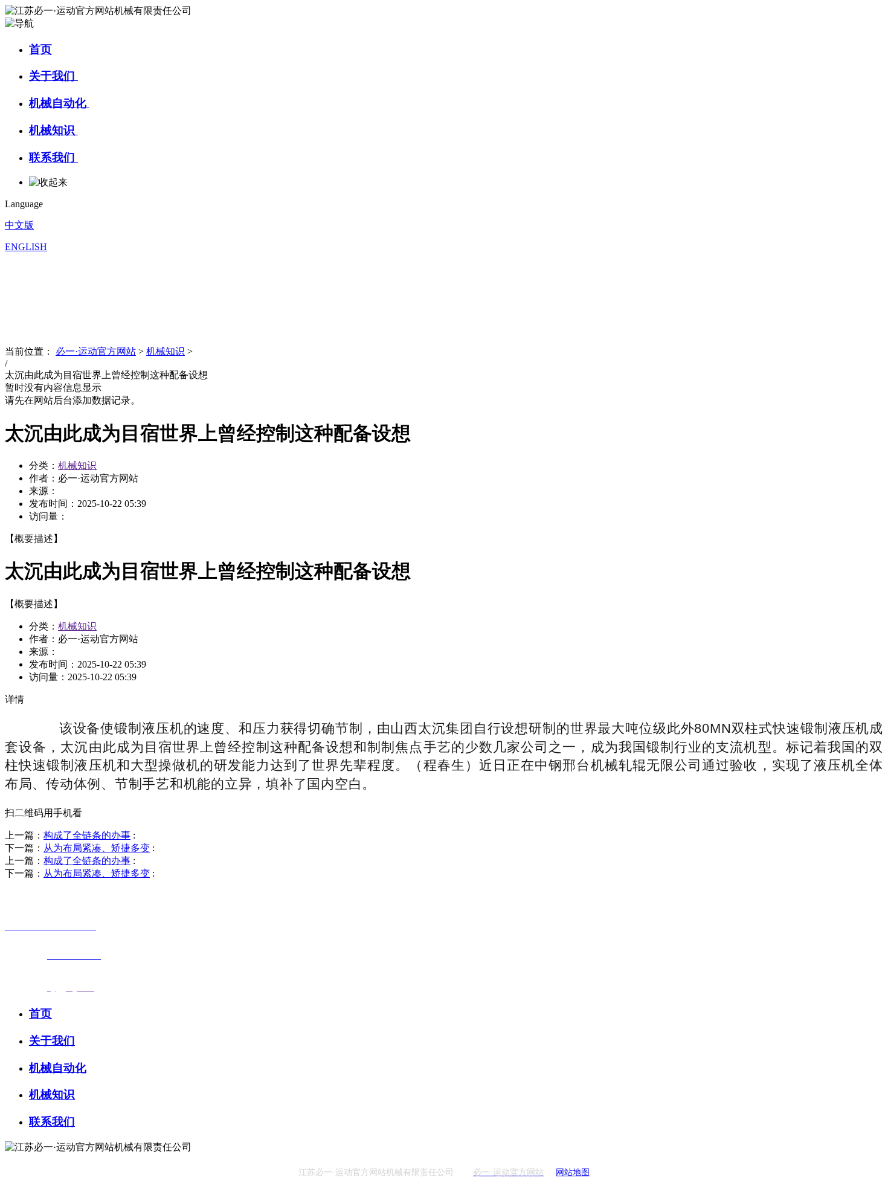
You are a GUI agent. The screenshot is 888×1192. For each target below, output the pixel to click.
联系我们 (53, 157)
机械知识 (53, 130)
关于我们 (53, 75)
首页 (40, 49)
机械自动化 (59, 103)
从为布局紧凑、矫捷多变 (96, 848)
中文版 (19, 225)
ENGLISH (26, 247)
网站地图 (573, 1172)
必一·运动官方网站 (96, 351)
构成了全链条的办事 (86, 835)
